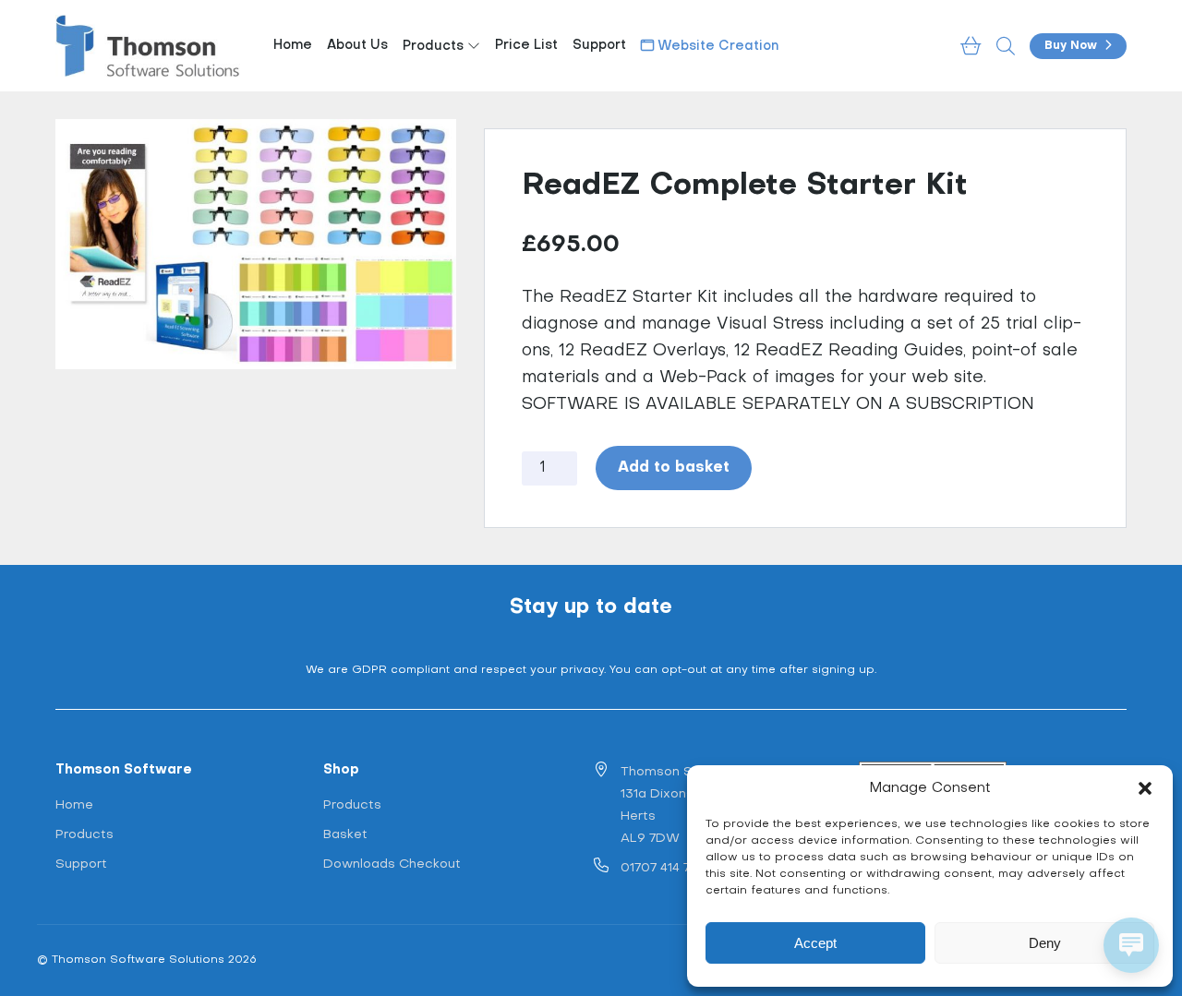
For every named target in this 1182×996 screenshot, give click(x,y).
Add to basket (674, 468)
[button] (1145, 788)
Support (599, 46)
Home (292, 46)
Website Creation (716, 47)
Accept (815, 943)
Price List (526, 46)
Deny (1045, 943)
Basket (345, 835)
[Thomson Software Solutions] (147, 46)
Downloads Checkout (392, 864)
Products (435, 47)
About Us (357, 46)
